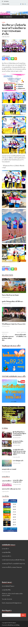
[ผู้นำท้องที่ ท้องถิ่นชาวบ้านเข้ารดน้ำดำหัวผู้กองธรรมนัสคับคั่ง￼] (7, 432)
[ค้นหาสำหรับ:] (14, 615)
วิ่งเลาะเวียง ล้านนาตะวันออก (10, 295)
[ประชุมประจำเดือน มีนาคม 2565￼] (7, 441)
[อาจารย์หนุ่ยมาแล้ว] (7, 460)
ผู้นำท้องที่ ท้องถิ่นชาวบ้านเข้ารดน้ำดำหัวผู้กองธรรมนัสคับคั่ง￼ (19, 433)
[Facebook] (21, 4)
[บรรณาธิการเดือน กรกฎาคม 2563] (7, 480)
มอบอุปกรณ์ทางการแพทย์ (9, 469)
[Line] (12, 58)
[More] (15, 58)
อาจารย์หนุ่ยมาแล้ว (18, 460)
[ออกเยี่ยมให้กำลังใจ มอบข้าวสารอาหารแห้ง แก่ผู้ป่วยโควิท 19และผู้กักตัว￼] (7, 450)
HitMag (17, 625)
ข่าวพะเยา (13, 622)
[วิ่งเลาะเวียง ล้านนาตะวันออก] (14, 286)
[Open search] (24, 17)
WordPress (10, 625)
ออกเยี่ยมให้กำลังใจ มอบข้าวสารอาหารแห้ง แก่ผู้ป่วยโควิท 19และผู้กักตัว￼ (19, 452)
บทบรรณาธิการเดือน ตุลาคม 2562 (11, 489)
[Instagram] (25, 4)
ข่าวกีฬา (3, 22)
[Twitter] (23, 4)
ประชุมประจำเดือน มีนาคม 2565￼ (18, 441)
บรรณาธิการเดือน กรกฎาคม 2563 (18, 481)
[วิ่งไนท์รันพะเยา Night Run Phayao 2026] (14, 315)
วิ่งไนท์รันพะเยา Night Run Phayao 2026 (13, 324)
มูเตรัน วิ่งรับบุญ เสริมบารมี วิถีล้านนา (12, 301)
